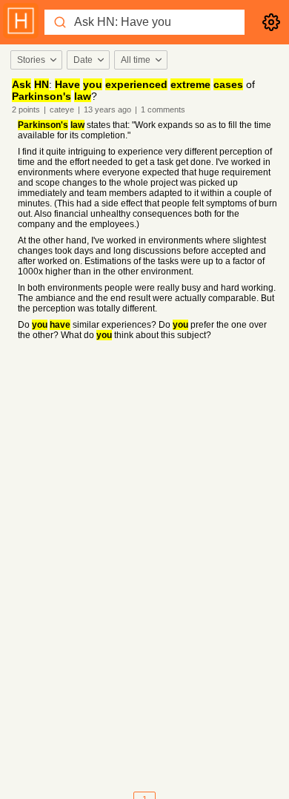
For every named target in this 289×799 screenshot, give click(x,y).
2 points (26, 109)
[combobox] (35, 60)
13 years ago (107, 109)
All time (135, 60)
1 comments (163, 109)
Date (83, 60)
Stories (31, 60)
